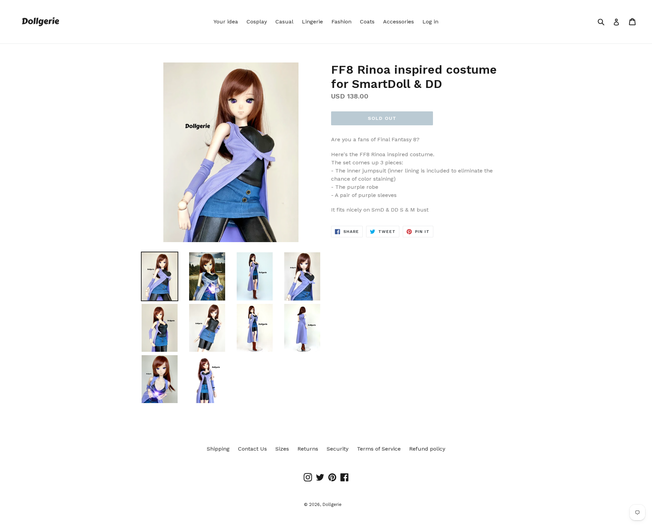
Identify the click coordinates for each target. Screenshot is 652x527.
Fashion (341, 21)
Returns (307, 449)
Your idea (226, 21)
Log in (430, 21)
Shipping (218, 449)
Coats (367, 21)
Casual (284, 21)
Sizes (282, 449)
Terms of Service (379, 449)
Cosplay (257, 21)
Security (337, 449)
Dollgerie (332, 504)
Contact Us (252, 449)
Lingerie (312, 21)
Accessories (398, 21)
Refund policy (427, 449)
